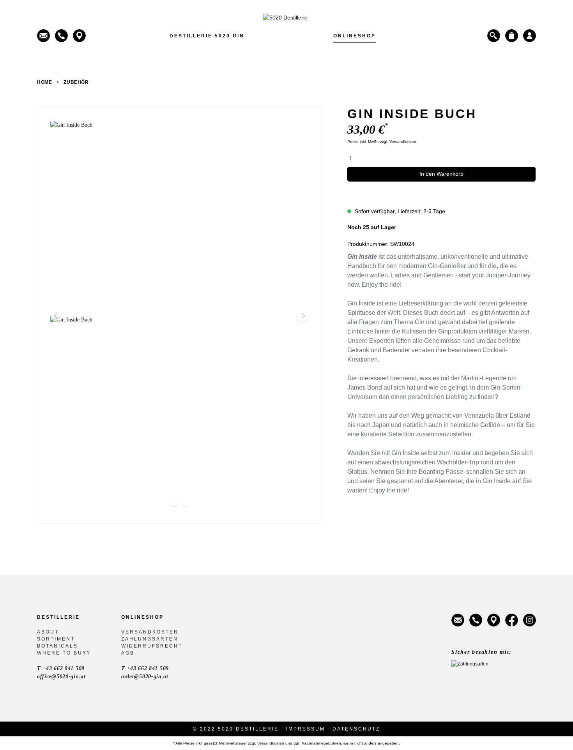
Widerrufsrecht (151, 646)
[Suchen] (493, 35)
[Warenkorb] (511, 35)
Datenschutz (356, 729)
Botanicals (57, 646)
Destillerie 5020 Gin (207, 36)
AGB (127, 653)
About (48, 632)
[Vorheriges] (56, 315)
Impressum (305, 729)
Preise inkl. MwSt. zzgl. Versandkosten (381, 141)
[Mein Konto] (529, 35)
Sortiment (56, 639)
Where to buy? (64, 653)
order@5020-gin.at (144, 676)
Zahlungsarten (149, 639)
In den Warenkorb (441, 174)
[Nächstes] (303, 315)
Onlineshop (354, 36)
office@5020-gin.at (61, 676)
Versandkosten (150, 632)
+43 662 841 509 (63, 668)
